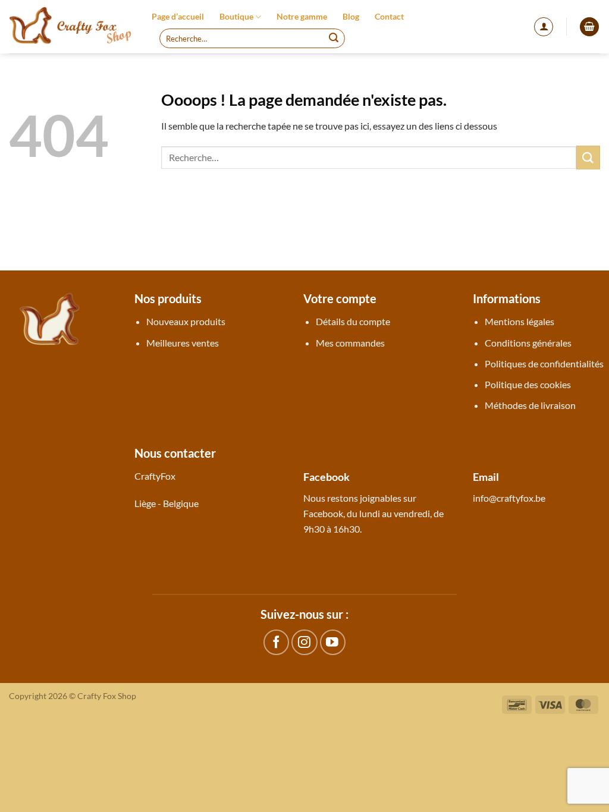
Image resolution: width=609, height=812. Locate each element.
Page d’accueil (178, 16)
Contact (389, 16)
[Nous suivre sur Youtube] (333, 642)
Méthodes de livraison (530, 405)
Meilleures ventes (182, 342)
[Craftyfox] (71, 26)
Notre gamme (302, 16)
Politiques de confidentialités (544, 363)
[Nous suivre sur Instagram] (304, 642)
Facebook (323, 513)
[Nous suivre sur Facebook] (276, 642)
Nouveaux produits (185, 321)
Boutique (236, 16)
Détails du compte (353, 321)
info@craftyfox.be (509, 497)
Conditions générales (528, 342)
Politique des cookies (528, 384)
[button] (543, 26)
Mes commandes (350, 342)
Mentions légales (519, 321)
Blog (351, 16)
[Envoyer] (334, 39)
